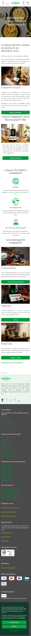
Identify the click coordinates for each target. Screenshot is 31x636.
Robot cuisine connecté (7, 421)
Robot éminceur (5, 454)
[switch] (10, 554)
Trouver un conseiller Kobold (9, 494)
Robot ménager (5, 429)
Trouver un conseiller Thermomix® (10, 490)
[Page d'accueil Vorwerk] (15, 3)
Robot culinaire (5, 425)
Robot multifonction (6, 423)
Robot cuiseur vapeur (7, 437)
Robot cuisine (5, 417)
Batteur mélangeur (6, 443)
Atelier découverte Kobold (8, 492)
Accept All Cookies (14, 622)
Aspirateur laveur (6, 468)
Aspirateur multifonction (8, 466)
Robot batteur (5, 439)
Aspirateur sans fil (6, 480)
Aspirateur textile (6, 470)
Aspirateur (4, 464)
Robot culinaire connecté (8, 427)
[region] (14, 618)
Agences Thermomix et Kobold (9, 496)
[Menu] (13, 551)
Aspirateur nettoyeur (7, 478)
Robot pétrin (4, 453)
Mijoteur (3, 445)
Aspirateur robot (5, 474)
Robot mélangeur (6, 441)
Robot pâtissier (5, 419)
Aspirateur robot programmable (10, 476)
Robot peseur (5, 451)
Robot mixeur (5, 447)
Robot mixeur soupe (6, 449)
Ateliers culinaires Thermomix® (10, 488)
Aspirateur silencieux (7, 472)
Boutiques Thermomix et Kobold (10, 498)
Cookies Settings (14, 630)
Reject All (14, 626)
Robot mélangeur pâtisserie (9, 456)
